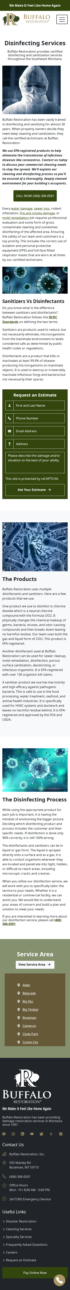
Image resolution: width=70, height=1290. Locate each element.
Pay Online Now (35, 1273)
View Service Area (32, 964)
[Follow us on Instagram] (13, 1133)
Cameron (29, 1026)
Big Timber (30, 1009)
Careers (12, 1252)
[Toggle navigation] (62, 19)
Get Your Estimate (32, 490)
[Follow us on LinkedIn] (22, 1133)
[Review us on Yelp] (51, 1133)
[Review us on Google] (41, 1133)
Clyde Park (30, 1034)
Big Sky (28, 1001)
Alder (26, 985)
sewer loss (42, 208)
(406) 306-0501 (20, 1177)
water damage (21, 208)
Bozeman (29, 1018)
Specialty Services (19, 1237)
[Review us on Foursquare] (61, 1133)
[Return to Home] (26, 19)
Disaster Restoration (21, 1221)
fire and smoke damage (37, 213)
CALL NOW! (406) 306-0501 (35, 196)
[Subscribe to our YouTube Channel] (32, 1133)
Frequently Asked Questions (26, 1244)
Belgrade (29, 993)
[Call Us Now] (59, 1280)
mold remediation (15, 218)
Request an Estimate (21, 1260)
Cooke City (30, 1042)
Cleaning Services (19, 1229)
